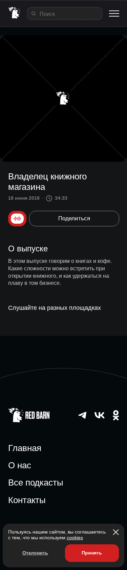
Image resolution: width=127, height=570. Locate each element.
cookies (75, 537)
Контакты (27, 500)
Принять (92, 552)
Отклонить (35, 552)
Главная (24, 448)
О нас (19, 465)
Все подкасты (35, 482)
